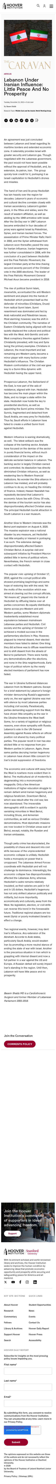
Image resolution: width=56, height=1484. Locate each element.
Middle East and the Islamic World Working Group (33, 111)
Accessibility (35, 1340)
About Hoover (11, 1304)
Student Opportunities (40, 1304)
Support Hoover (12, 1334)
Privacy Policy (10, 1476)
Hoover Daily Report (39, 1328)
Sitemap (23, 1476)
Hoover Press (35, 1334)
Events (32, 1316)
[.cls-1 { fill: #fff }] (22, 120)
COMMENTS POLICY (19, 1044)
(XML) (30, 1476)
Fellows (8, 1322)
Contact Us (34, 1322)
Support (12, 1233)
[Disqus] (28, 1086)
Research (8, 1310)
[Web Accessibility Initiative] (12, 6)
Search (7, 1340)
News (31, 1310)
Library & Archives (13, 1328)
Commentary (10, 1316)
